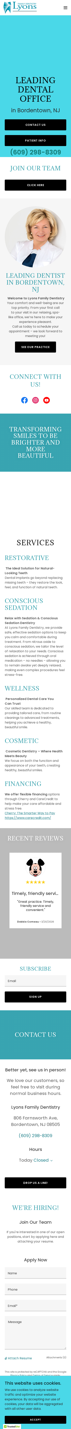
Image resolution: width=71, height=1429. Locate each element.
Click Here (35, 185)
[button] (65, 8)
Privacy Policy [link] (18, 1375)
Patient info (35, 141)
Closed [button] (41, 1160)
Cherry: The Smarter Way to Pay (30, 813)
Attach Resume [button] (20, 1358)
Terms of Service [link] (43, 1375)
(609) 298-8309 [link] (35, 152)
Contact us (35, 125)
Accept (35, 1419)
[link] (20, 8)
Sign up (35, 997)
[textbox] (35, 981)
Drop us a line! (35, 1183)
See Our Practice (35, 347)
